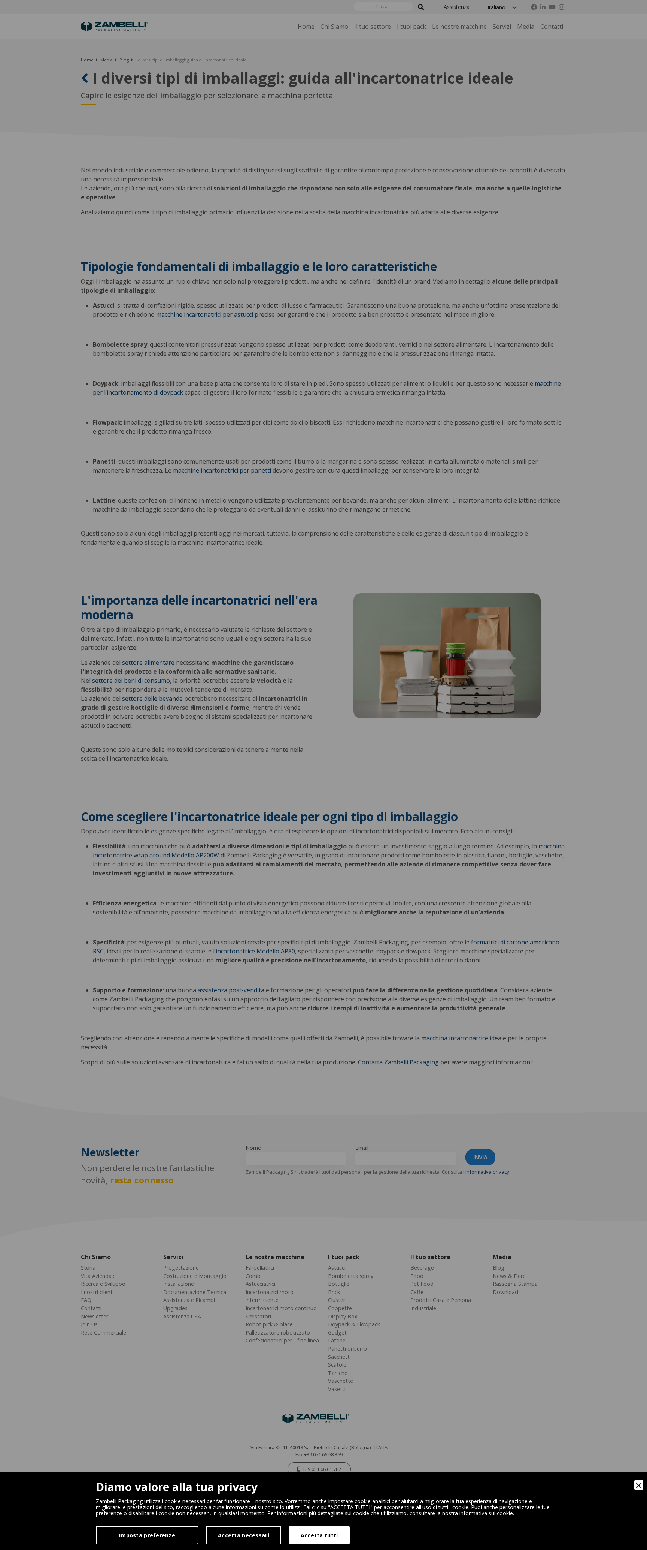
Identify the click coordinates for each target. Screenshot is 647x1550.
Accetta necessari (243, 1535)
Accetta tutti (319, 1535)
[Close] (638, 1485)
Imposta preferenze (147, 1535)
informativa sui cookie (486, 1513)
